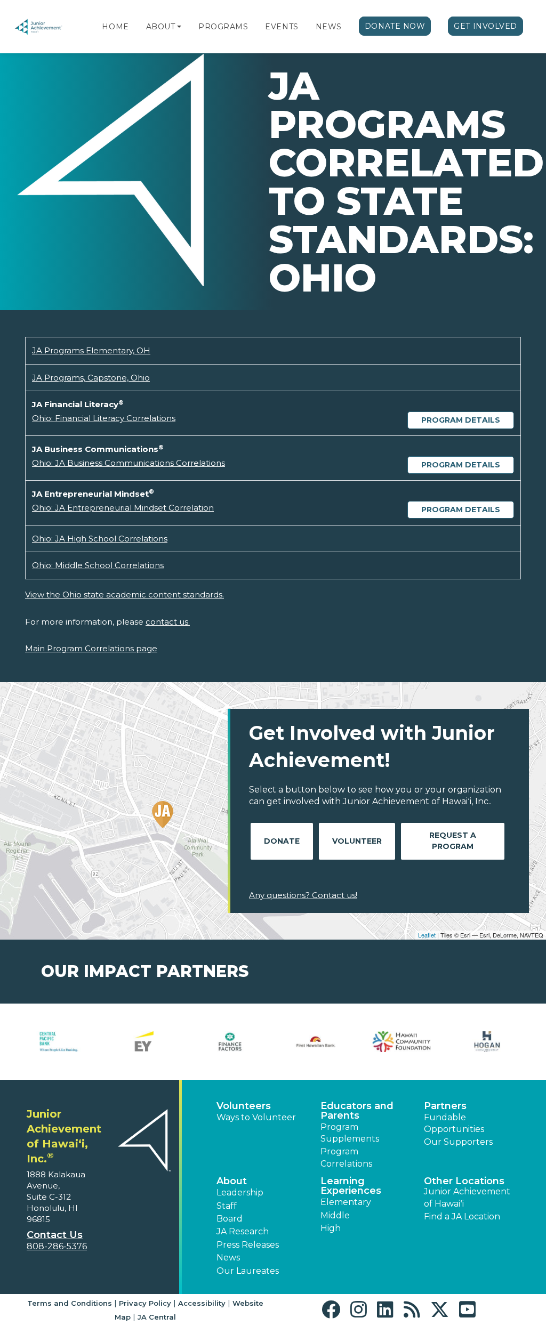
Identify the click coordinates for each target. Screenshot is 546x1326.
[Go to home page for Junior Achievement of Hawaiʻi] (47, 27)
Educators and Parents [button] (357, 1110)
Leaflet (427, 935)
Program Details (460, 420)
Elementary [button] (345, 1202)
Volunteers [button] (243, 1106)
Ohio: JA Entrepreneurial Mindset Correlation (123, 508)
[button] (179, 26)
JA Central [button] (157, 1317)
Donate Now (395, 26)
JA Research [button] (242, 1231)
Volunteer (357, 841)
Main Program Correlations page (91, 648)
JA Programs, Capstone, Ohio (91, 378)
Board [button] (229, 1219)
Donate (282, 841)
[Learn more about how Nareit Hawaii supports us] (147, 1042)
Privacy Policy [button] (145, 1303)
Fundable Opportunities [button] (454, 1123)
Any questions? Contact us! (303, 895)
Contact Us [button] (55, 1235)
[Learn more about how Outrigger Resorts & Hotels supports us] (233, 1042)
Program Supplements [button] (349, 1133)
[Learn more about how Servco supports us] (319, 1042)
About (160, 26)
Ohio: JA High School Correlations (99, 538)
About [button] (231, 1181)
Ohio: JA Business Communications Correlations (128, 463)
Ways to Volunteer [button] (256, 1117)
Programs (223, 26)
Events (281, 26)
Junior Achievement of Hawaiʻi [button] (467, 1197)
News (329, 26)
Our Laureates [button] (247, 1271)
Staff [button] (226, 1206)
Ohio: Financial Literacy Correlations (103, 418)
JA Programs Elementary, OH (91, 350)
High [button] (330, 1228)
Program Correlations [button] (346, 1157)
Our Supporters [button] (458, 1142)
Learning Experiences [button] (350, 1185)
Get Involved (485, 26)
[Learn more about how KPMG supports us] (62, 1042)
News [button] (228, 1257)
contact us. (168, 622)
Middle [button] (335, 1215)
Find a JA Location (462, 1216)
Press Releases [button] (247, 1245)
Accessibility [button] (202, 1303)
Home (115, 26)
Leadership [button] (239, 1192)
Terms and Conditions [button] (69, 1303)
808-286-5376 (57, 1246)
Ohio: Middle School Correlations (98, 565)
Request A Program (452, 840)
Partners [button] (445, 1106)
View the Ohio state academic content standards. (124, 594)
